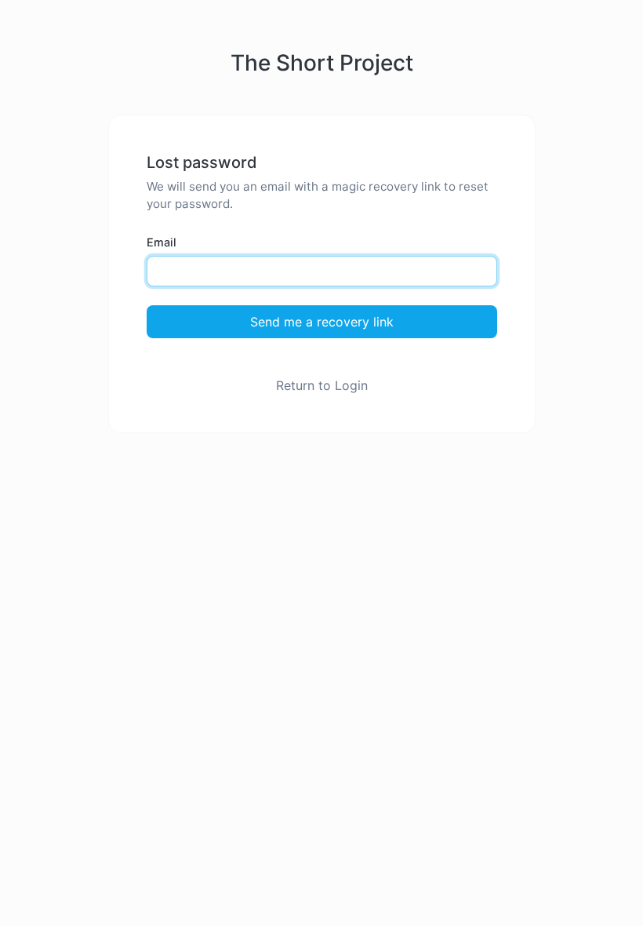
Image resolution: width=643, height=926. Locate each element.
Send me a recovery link (322, 322)
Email (161, 242)
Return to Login (322, 385)
